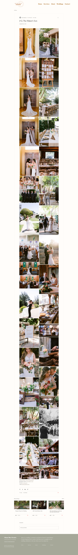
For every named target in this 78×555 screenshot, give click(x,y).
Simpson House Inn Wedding (21, 510)
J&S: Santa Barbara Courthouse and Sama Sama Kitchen (56, 511)
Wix (13, 546)
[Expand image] (29, 43)
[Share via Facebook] (19, 489)
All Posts (15, 10)
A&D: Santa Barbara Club (37, 510)
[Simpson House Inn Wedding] (21, 505)
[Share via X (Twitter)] (22, 489)
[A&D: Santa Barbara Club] (39, 505)
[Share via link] (27, 489)
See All (63, 498)
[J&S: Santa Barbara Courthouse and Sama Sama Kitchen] (56, 505)
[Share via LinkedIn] (25, 489)
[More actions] (58, 17)
